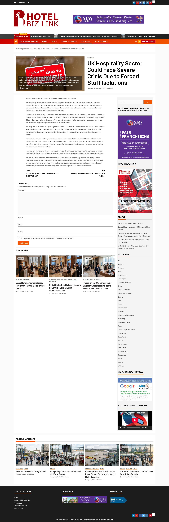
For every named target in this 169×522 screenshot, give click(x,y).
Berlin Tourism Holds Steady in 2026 (130, 223)
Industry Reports (101, 41)
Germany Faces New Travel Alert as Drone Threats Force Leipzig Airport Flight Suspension (71, 36)
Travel (120, 359)
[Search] (136, 41)
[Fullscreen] (149, 428)
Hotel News (30, 291)
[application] (135, 420)
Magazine (121, 311)
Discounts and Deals (125, 293)
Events (54, 41)
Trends (120, 362)
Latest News (122, 308)
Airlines (120, 264)
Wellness (121, 366)
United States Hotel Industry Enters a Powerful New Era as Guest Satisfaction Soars (65, 288)
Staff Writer (92, 88)
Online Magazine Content (126, 330)
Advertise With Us (20, 506)
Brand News (19, 279)
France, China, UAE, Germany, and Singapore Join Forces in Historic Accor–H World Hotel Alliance (97, 286)
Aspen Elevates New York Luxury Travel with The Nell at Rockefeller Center (30, 286)
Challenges (122, 279)
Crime (120, 286)
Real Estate (122, 348)
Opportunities (122, 337)
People (120, 340)
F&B (119, 301)
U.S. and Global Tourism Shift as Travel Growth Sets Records (128, 36)
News (44, 41)
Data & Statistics (124, 290)
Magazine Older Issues (126, 315)
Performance (72, 279)
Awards (120, 271)
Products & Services (69, 41)
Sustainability (122, 351)
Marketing (121, 319)
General (120, 304)
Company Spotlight (124, 282)
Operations (90, 57)
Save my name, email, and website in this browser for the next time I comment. (47, 238)
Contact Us (85, 41)
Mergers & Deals (124, 322)
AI (49, 279)
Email (20, 225)
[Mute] (146, 428)
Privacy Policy (19, 508)
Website (20, 231)
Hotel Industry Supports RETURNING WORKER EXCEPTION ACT (42, 173)
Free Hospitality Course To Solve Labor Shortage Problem (87, 173)
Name (20, 218)
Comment (21, 190)
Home (16, 498)
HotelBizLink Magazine (29, 41)
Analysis (53, 279)
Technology (52, 281)
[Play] (121, 428)
